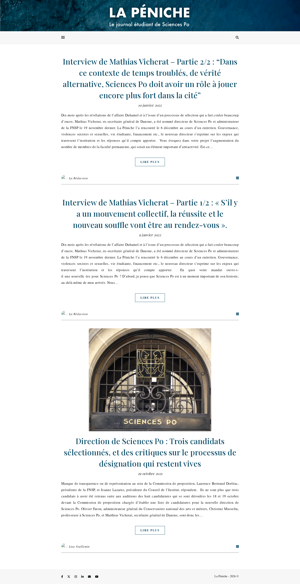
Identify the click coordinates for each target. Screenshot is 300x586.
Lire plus (150, 162)
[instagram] (76, 577)
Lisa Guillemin (79, 546)
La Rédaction (78, 178)
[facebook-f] (62, 577)
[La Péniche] (150, 15)
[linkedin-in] (82, 577)
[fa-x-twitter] (69, 577)
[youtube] (96, 577)
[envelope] (90, 577)
